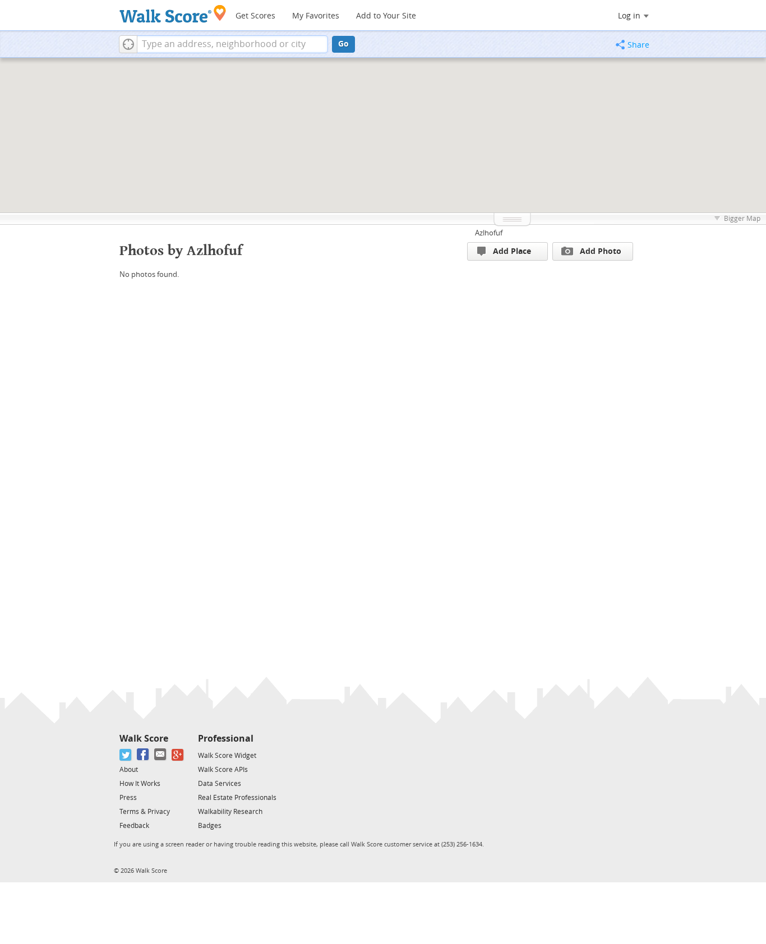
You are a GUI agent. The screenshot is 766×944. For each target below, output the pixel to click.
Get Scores (255, 16)
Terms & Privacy (144, 812)
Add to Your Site (386, 16)
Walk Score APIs (223, 770)
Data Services (219, 784)
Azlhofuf (488, 233)
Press (128, 798)
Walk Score (143, 738)
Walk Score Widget (227, 756)
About (128, 770)
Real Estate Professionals (237, 798)
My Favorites (315, 16)
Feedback (134, 826)
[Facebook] (143, 754)
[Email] (160, 754)
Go (343, 44)
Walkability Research (230, 812)
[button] (128, 44)
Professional (225, 738)
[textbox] (232, 44)
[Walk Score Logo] (173, 13)
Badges (210, 826)
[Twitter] (125, 754)
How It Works (139, 784)
